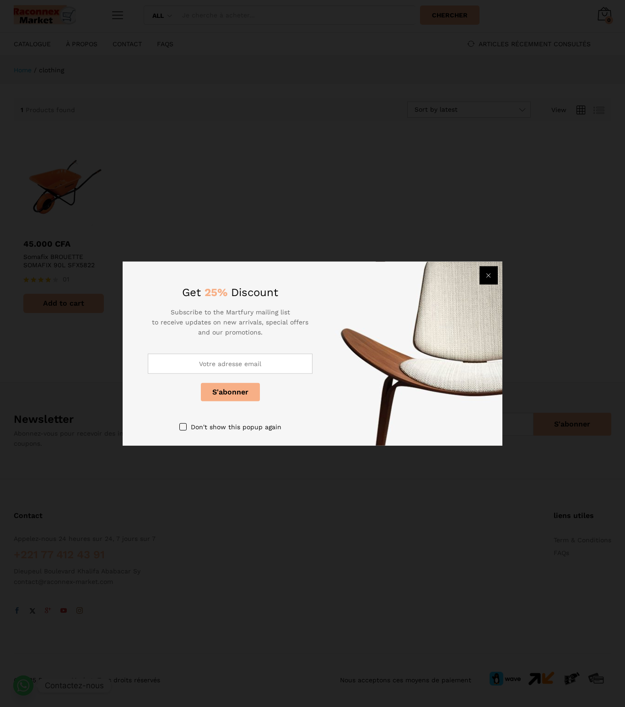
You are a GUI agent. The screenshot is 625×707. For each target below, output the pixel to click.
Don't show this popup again (236, 426)
